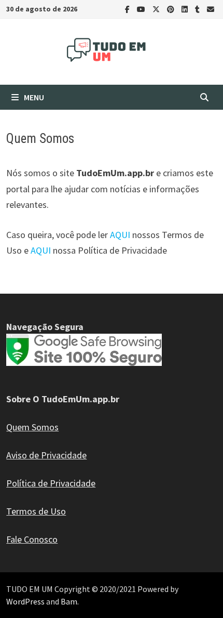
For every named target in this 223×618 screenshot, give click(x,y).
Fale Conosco (32, 539)
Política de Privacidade (50, 483)
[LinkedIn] (185, 9)
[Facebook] (128, 9)
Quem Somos (32, 427)
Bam (69, 601)
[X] (157, 9)
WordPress (25, 601)
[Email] (210, 9)
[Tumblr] (198, 9)
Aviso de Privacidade (46, 455)
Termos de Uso (36, 511)
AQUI (120, 235)
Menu (34, 97)
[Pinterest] (171, 9)
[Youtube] (142, 9)
